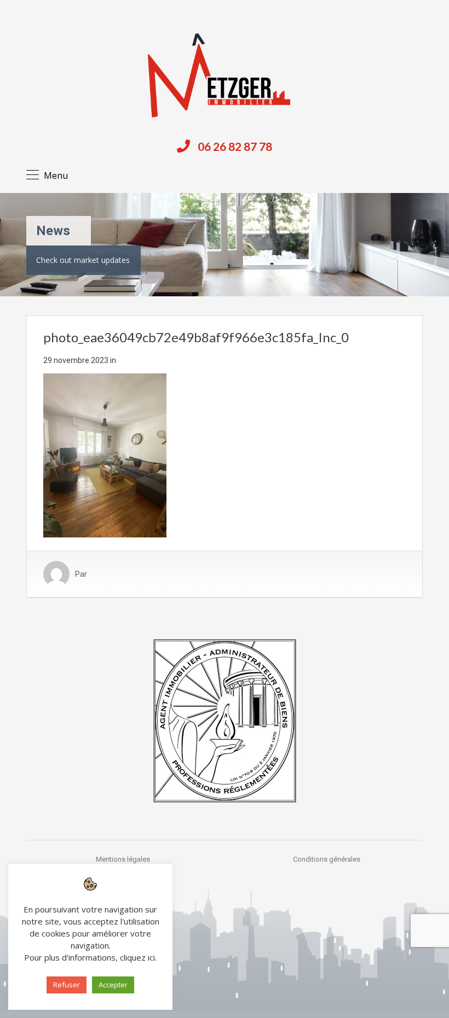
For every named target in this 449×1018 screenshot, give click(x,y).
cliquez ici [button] (137, 957)
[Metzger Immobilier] (219, 75)
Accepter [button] (113, 985)
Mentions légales (123, 859)
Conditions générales (326, 859)
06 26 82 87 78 (235, 146)
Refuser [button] (66, 985)
